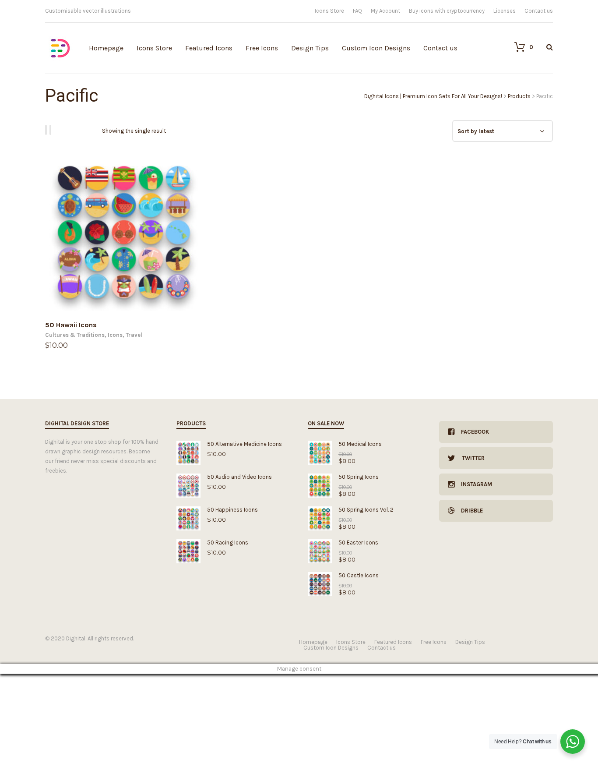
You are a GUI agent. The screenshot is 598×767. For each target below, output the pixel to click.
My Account (385, 11)
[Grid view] (47, 130)
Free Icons (262, 48)
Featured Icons (208, 48)
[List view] (51, 130)
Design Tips (310, 48)
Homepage (106, 48)
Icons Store (329, 11)
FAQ (357, 11)
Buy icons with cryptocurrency (447, 11)
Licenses (504, 11)
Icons (115, 335)
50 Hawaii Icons (71, 325)
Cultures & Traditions (75, 335)
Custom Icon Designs (376, 48)
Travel (134, 335)
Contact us (538, 11)
